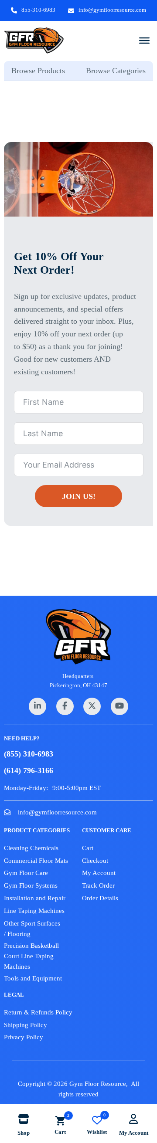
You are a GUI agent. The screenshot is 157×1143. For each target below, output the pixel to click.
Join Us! (79, 496)
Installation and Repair (34, 898)
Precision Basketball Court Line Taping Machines (31, 956)
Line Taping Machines (34, 910)
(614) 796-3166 (28, 770)
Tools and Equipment (33, 978)
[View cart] (60, 1120)
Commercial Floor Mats (36, 860)
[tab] (41, 71)
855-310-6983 (38, 10)
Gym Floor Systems (31, 885)
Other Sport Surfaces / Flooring (32, 928)
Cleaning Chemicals (31, 848)
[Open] (144, 40)
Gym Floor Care (26, 872)
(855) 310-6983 (28, 754)
